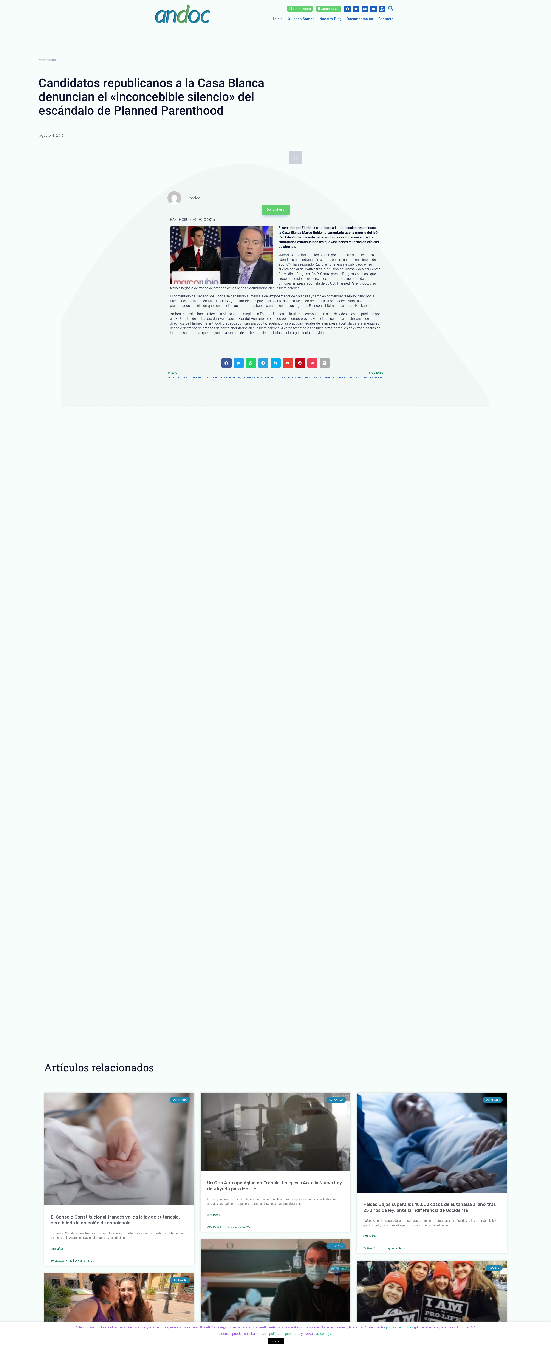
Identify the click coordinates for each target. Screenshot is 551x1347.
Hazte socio (302, 8)
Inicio (278, 19)
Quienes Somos (301, 19)
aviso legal (324, 1333)
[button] (390, 8)
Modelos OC (330, 8)
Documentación (360, 19)
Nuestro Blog (331, 19)
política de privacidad (284, 1333)
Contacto (385, 19)
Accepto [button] (276, 1341)
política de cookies (399, 1327)
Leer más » (57, 1249)
